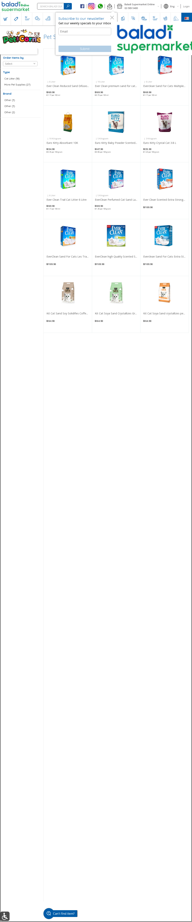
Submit (85, 49)
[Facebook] (82, 6)
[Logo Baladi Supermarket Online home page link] (15, 6)
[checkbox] (20, 78)
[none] (68, 77)
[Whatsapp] (100, 6)
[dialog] (86, 34)
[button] (109, 6)
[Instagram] (91, 6)
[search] (68, 6)
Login (186, 6)
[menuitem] (5, 19)
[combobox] (54, 6)
